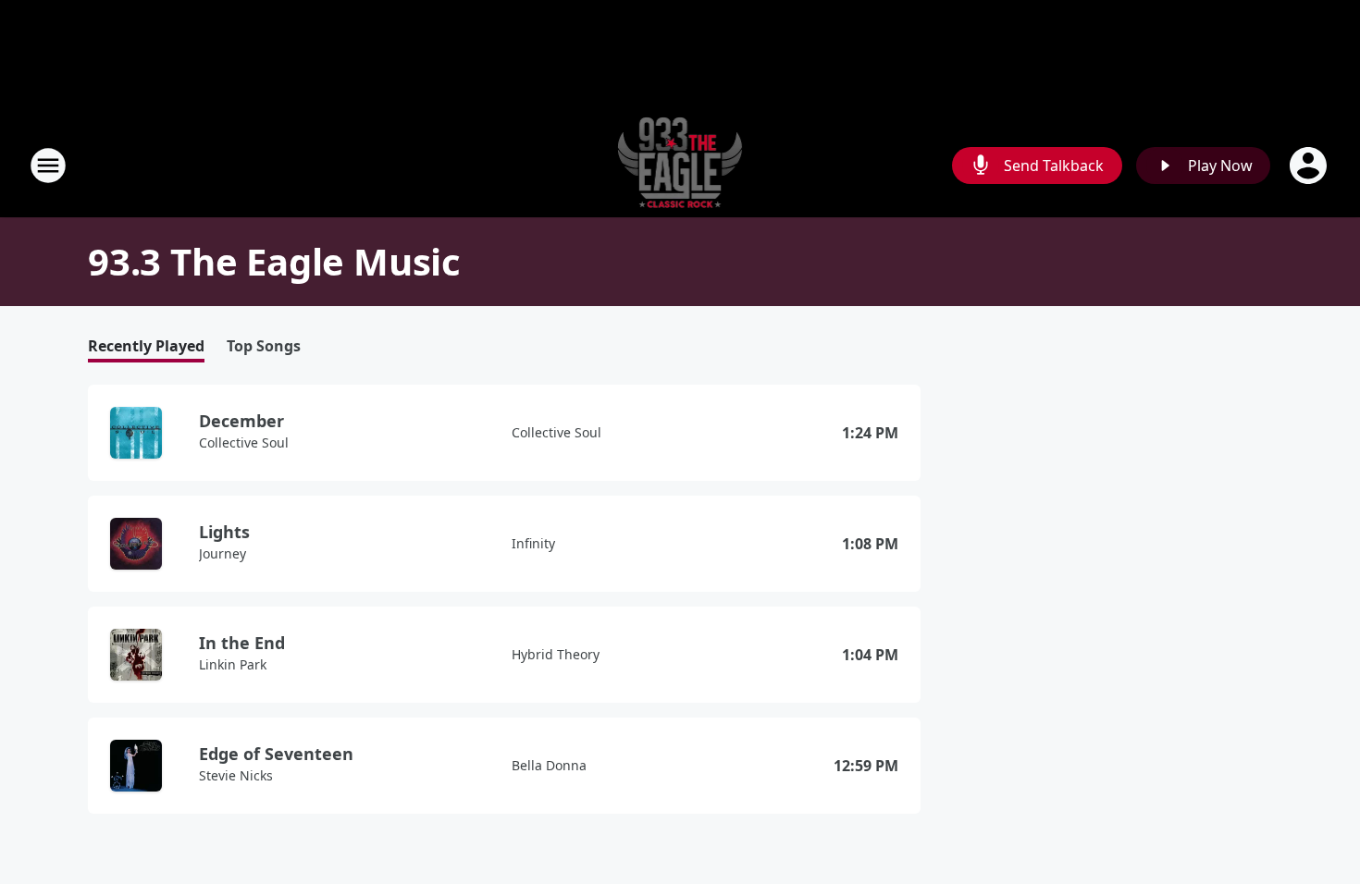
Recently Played (146, 346)
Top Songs (264, 346)
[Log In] (1310, 165)
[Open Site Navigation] (48, 165)
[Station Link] (680, 165)
